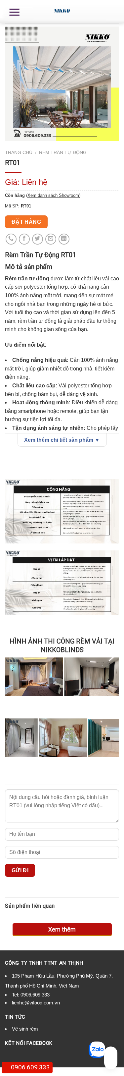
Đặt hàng (26, 222)
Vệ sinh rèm (25, 1029)
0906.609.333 (35, 994)
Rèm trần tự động (63, 152)
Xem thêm (62, 929)
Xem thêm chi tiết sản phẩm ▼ (62, 440)
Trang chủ (18, 152)
